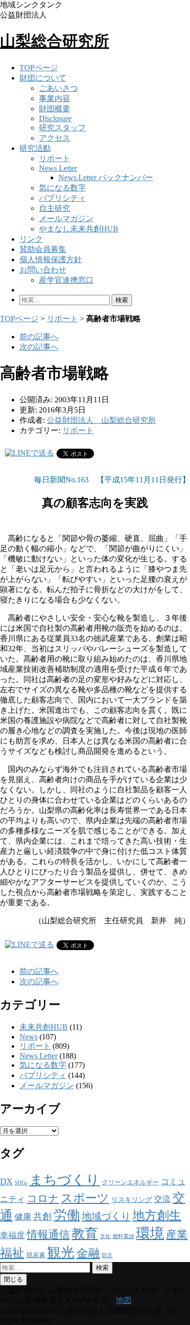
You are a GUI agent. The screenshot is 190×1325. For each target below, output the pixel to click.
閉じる (13, 1279)
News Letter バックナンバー (105, 177)
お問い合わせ (42, 270)
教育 (85, 1233)
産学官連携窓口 (66, 280)
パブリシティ (62, 198)
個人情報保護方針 (50, 259)
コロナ (43, 1198)
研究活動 (35, 148)
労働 (67, 1215)
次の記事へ (38, 347)
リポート (54, 158)
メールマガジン (66, 218)
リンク (31, 239)
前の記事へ (38, 336)
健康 (23, 1216)
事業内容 (54, 98)
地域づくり (106, 1216)
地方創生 (157, 1215)
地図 (124, 1300)
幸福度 (12, 1235)
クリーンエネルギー (130, 1182)
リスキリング (131, 1199)
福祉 (12, 1253)
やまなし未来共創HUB (78, 229)
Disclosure (55, 118)
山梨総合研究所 (54, 41)
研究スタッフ (62, 128)
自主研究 (54, 208)
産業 (177, 1234)
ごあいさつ (58, 88)
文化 (105, 1236)
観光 (61, 1252)
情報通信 (48, 1234)
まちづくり (64, 1179)
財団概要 (54, 108)
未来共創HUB (43, 1027)
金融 (88, 1253)
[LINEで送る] (29, 453)
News (28, 1037)
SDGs (21, 1182)
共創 (42, 1216)
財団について (42, 78)
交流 (162, 1199)
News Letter (58, 168)
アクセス (54, 138)
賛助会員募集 (42, 249)
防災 (107, 1255)
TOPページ (38, 67)
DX (6, 1181)
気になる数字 (62, 188)
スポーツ (85, 1198)
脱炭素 (35, 1255)
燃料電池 (123, 1236)
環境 (150, 1233)
